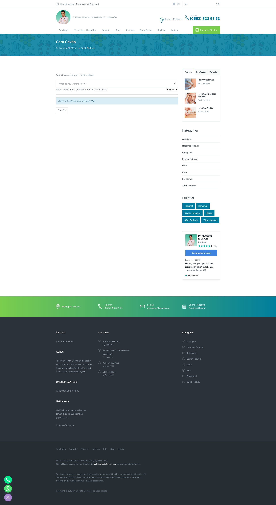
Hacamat (188, 206)
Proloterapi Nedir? (110, 341)
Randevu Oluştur (208, 30)
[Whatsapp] (8, 489)
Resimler (130, 30)
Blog (117, 30)
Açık (72, 89)
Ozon (184, 165)
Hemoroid (202, 206)
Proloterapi (187, 179)
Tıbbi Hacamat (210, 220)
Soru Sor (62, 110)
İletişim (174, 30)
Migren (209, 213)
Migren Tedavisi (189, 159)
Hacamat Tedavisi (190, 146)
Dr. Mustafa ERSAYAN (66, 48)
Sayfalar (161, 30)
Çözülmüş (81, 89)
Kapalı (90, 89)
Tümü (66, 89)
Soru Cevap (146, 30)
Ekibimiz (105, 30)
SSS (105, 449)
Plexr (184, 172)
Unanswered (100, 89)
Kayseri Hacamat (192, 213)
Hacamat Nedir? (205, 108)
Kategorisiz (187, 152)
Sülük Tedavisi (189, 185)
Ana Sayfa (64, 30)
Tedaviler (73, 449)
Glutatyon (186, 139)
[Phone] (8, 480)
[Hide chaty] (8, 497)
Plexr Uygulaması (206, 79)
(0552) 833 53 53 (64, 341)
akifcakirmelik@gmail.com (105, 464)
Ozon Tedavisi (109, 372)
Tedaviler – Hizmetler (85, 30)
